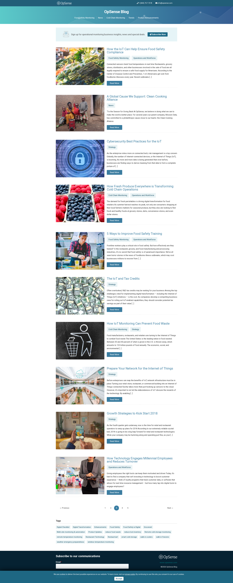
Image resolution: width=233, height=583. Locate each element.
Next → (170, 508)
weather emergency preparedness (70, 542)
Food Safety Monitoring (84, 18)
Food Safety (115, 527)
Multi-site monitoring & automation (71, 532)
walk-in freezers (162, 537)
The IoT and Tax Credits (123, 278)
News (100, 18)
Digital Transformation (82, 527)
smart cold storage (129, 537)
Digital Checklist (63, 527)
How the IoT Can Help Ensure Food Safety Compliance (136, 50)
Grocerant (148, 527)
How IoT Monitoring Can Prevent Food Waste (138, 323)
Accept (119, 579)
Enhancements (100, 527)
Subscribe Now (158, 34)
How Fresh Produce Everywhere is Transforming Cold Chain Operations (140, 187)
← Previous (64, 508)
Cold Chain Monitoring (115, 18)
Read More (114, 83)
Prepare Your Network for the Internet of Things (140, 368)
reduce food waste (113, 532)
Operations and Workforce (144, 58)
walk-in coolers (146, 537)
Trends (131, 18)
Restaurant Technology (95, 537)
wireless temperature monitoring (101, 542)
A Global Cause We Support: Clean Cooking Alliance (137, 98)
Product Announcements (148, 18)
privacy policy (130, 574)
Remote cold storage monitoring (158, 532)
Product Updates (95, 532)
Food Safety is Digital (131, 527)
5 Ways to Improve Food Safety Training (134, 233)
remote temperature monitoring (69, 537)
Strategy (112, 147)
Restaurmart (113, 537)
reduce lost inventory (132, 532)
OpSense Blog (116, 11)
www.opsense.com (168, 562)
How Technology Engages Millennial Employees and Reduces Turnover (140, 459)
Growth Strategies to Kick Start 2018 (132, 413)
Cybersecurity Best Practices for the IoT (134, 141)
